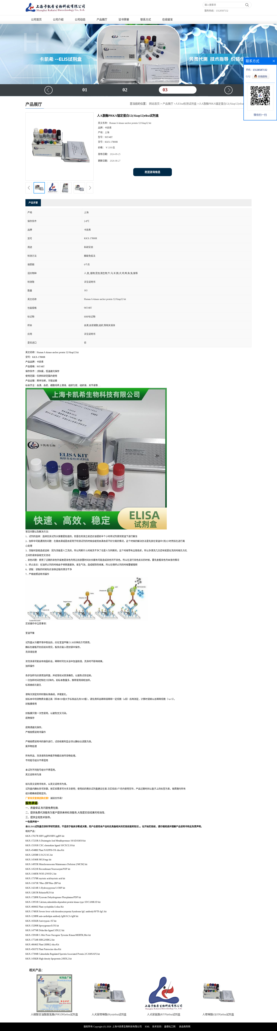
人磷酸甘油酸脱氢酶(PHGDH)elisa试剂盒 (54, 1014)
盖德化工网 (169, 1026)
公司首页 (36, 19)
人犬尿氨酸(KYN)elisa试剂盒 (163, 1014)
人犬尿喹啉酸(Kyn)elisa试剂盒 (109, 1014)
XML (147, 1026)
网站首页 (154, 103)
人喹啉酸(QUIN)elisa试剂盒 (218, 1014)
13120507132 (222, 10)
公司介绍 (58, 19)
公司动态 (80, 19)
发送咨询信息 (152, 172)
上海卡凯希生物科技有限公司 (127, 1026)
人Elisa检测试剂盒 (186, 103)
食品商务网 (184, 1026)
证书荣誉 (124, 19)
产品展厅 (102, 19)
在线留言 (167, 19)
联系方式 (145, 19)
